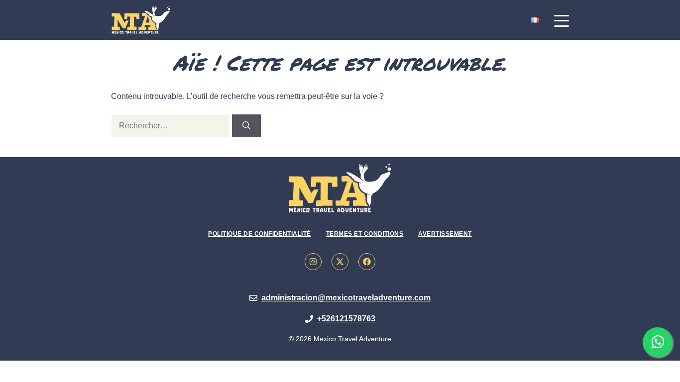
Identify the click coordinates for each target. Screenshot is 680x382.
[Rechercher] (246, 125)
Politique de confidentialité (259, 233)
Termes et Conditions (365, 233)
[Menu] (561, 21)
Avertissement (444, 233)
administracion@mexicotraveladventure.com (346, 297)
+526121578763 (346, 318)
